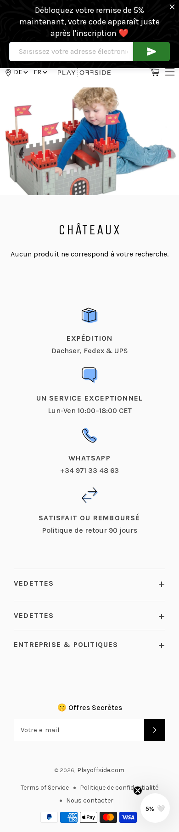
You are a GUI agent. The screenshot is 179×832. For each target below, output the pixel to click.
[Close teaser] (137, 790)
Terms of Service (45, 787)
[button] (40, 72)
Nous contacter (89, 800)
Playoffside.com (100, 770)
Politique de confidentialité (119, 787)
